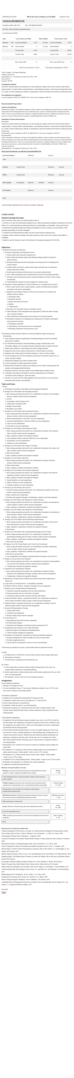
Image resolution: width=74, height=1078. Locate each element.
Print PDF (5, 889)
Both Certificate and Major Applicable (31, 205)
